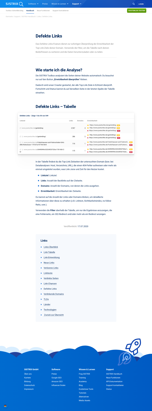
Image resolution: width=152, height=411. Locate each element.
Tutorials (82, 393)
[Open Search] (134, 3)
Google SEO (57, 378)
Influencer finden (58, 385)
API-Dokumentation (114, 381)
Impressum (29, 389)
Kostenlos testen (136, 11)
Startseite (9, 16)
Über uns (28, 374)
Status (109, 389)
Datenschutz (29, 385)
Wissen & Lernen (59, 4)
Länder (47, 304)
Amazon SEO (57, 381)
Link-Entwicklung (52, 257)
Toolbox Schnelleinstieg (14, 11)
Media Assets (84, 400)
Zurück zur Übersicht (54, 315)
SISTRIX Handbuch (29, 16)
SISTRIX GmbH (31, 369)
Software (32, 4)
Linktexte (48, 273)
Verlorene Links (51, 268)
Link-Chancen (50, 283)
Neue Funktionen (43, 11)
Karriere (27, 378)
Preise (45, 4)
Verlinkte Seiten (51, 278)
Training (82, 378)
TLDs (46, 299)
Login (141, 4)
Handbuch (30, 11)
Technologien (50, 309)
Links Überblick (51, 247)
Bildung (27, 381)
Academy (83, 381)
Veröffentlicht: (70, 226)
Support (75, 4)
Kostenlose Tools (86, 389)
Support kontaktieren (61, 11)
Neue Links (49, 262)
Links (39, 16)
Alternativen (84, 397)
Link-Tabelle (49, 252)
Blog (81, 385)
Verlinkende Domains (54, 294)
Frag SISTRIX (84, 374)
